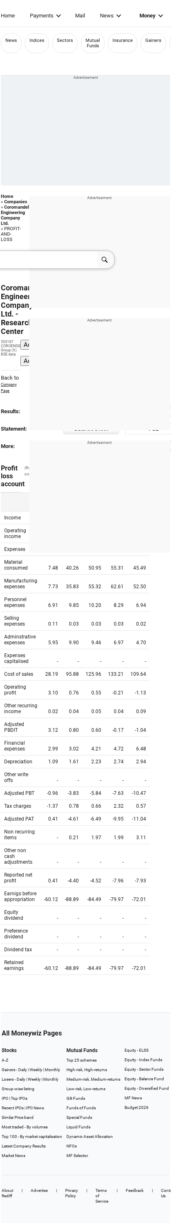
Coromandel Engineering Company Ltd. (15, 215)
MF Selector (77, 1155)
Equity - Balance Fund (144, 1079)
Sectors (65, 40)
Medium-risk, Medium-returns (93, 1079)
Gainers (153, 40)
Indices (36, 40)
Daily (22, 1069)
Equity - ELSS (137, 1050)
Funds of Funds (81, 1108)
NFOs (71, 1146)
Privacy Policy (71, 1193)
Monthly (52, 1069)
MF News (133, 1098)
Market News (13, 1155)
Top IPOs (19, 1098)
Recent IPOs (13, 1108)
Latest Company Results (24, 1146)
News (107, 15)
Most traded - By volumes (25, 1127)
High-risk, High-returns (86, 1069)
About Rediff (7, 1193)
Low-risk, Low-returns (85, 1088)
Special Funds (79, 1117)
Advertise (39, 1190)
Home (8, 15)
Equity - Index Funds (143, 1059)
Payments (42, 15)
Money (147, 15)
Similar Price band (18, 1117)
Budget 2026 (137, 1107)
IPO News (35, 1108)
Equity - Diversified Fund (147, 1088)
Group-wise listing (18, 1088)
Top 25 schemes (81, 1060)
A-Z (5, 1060)
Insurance (122, 40)
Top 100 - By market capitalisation (32, 1136)
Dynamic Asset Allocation (89, 1136)
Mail (80, 15)
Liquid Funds (78, 1127)
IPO (5, 1098)
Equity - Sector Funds (144, 1069)
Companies (15, 202)
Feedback (135, 1190)
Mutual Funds (93, 43)
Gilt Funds (75, 1098)
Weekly (35, 1069)
